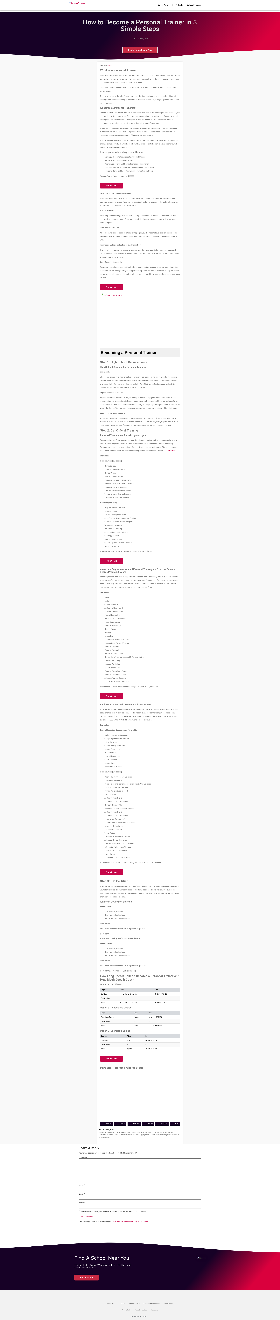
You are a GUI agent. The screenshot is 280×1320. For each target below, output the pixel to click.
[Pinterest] (144, 1295)
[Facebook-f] (131, 1295)
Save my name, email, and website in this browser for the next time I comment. (113, 1211)
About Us (110, 1303)
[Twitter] (135, 1295)
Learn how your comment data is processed (130, 1222)
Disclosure (154, 1310)
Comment (83, 1157)
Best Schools (177, 5)
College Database (194, 5)
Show (110, 65)
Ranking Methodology (152, 1303)
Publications (168, 1303)
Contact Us (121, 1303)
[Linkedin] (149, 1295)
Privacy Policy (126, 1310)
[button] (106, 1124)
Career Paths (163, 5)
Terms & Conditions (141, 1310)
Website (82, 1203)
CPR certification (170, 451)
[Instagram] (140, 1295)
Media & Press (134, 1303)
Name (82, 1185)
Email (82, 1194)
